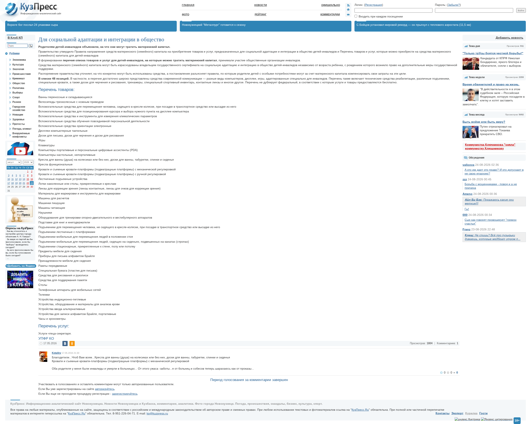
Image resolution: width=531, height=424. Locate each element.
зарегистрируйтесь (125, 393)
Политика (18, 88)
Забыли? (454, 4)
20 (20, 183)
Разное (16, 102)
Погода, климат (22, 128)
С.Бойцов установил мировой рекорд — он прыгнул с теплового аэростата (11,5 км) (414, 24)
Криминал (18, 78)
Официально (330, 5)
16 (31, 179)
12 (16, 179)
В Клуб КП (15, 37)
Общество (18, 83)
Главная (188, 5)
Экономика (19, 59)
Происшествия (21, 74)
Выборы (17, 92)
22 (28, 183)
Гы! (467, 209)
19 (16, 183)
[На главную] (348, 10)
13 (20, 179)
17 (8, 183)
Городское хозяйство (18, 108)
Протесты (18, 124)
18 (12, 183)
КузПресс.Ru (360, 409)
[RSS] (348, 5)
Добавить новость (509, 37)
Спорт (16, 97)
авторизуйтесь (104, 389)
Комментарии (330, 14)
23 (31, 183)
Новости (260, 5)
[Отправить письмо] (348, 14)
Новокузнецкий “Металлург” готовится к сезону (214, 24)
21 (24, 183)
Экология (18, 69)
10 (8, 179)
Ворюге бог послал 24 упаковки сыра (32, 24)
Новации (17, 114)
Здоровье (18, 119)
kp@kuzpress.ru (157, 413)
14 (24, 179)
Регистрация (373, 4)
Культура (18, 64)
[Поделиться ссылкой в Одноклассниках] (72, 343)
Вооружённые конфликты (21, 135)
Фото (185, 14)
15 (28, 179)
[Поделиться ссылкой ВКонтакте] (65, 343)
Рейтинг (261, 14)
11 (12, 179)
